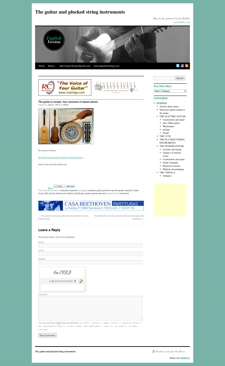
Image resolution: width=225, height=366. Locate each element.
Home (42, 65)
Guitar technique (170, 162)
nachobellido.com (181, 22)
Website (42, 258)
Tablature (167, 175)
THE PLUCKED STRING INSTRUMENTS (172, 141)
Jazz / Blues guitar (171, 122)
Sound (166, 132)
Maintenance (168, 126)
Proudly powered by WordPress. (170, 351)
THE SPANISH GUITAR (172, 146)
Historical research (68, 190)
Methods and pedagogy (173, 169)
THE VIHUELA (167, 172)
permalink (124, 193)
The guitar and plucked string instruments (80, 11)
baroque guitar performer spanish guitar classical (110, 190)
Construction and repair (174, 119)
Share (50, 187)
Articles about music (169, 106)
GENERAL (162, 103)
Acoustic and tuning (172, 149)
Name (41, 242)
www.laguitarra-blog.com (106, 65)
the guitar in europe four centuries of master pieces (60, 157)
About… (52, 65)
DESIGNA (185, 358)
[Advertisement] (170, 199)
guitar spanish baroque (95, 193)
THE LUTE (165, 136)
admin (66, 104)
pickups (166, 129)
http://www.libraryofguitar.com (74, 65)
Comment (42, 294)
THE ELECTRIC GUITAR (172, 116)
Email (40, 250)
